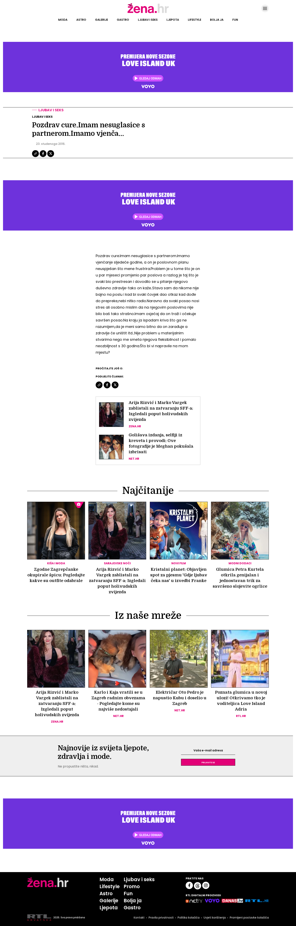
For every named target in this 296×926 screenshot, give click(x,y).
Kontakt (139, 917)
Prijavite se (208, 762)
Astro (81, 20)
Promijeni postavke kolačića (249, 917)
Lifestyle (194, 20)
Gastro (123, 20)
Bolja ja (217, 20)
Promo (132, 886)
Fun (235, 20)
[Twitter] (50, 156)
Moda (62, 20)
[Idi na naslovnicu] (148, 12)
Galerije (101, 20)
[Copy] (35, 156)
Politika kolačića (189, 917)
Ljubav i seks (148, 20)
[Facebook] (43, 156)
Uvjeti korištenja (215, 917)
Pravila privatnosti (161, 917)
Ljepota (173, 20)
